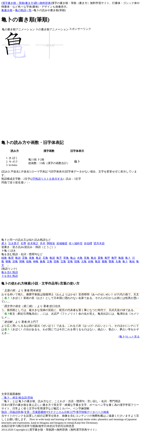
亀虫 (93, 257)
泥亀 (15, 261)
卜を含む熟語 (9, 275)
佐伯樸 (88, 243)
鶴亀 (8, 261)
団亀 (56, 261)
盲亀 (70, 261)
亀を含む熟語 (9, 272)
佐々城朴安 (76, 243)
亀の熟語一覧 (23, 10)
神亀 (36, 261)
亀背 (11, 257)
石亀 (45, 257)
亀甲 (107, 257)
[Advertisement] (80, 85)
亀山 (73, 257)
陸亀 (77, 261)
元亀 (84, 261)
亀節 (52, 257)
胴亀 (22, 261)
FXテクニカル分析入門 (61, 412)
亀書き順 (6, 10)
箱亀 (29, 261)
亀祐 (132, 261)
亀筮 (97, 261)
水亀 (80, 257)
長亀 (86, 257)
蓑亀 (100, 257)
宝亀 (63, 261)
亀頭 (18, 257)
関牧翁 (51, 243)
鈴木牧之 (33, 243)
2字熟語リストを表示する (47, 178)
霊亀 (25, 257)
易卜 (4, 243)
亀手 (59, 257)
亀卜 (128, 257)
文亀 (49, 261)
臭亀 (31, 257)
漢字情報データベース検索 (92, 412)
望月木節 (99, 243)
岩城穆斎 (61, 243)
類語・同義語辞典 (12, 412)
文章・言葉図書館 (35, 412)
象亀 (42, 261)
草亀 (66, 257)
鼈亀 (111, 261)
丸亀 (118, 261)
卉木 (42, 243)
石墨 (23, 243)
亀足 (38, 257)
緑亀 (91, 261)
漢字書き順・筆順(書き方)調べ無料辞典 (26, 3)
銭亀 (4, 257)
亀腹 (121, 257)
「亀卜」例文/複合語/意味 (17, 397)
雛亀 (104, 261)
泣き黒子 (13, 243)
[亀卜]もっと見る (129, 336)
